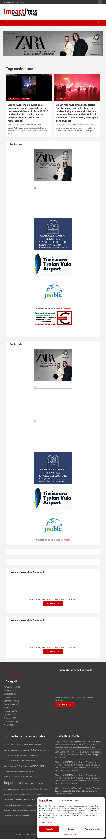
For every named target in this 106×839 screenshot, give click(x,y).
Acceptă (49, 829)
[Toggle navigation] (7, 23)
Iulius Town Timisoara (38, 789)
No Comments (37, 124)
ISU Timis (15, 789)
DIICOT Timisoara (10, 766)
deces (28, 761)
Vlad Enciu (25, 124)
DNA (18, 766)
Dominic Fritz (38, 766)
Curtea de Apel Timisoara (14, 760)
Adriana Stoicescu (17, 745)
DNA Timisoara (26, 766)
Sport (6, 725)
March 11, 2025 (14, 124)
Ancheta (25, 99)
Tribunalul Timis (10, 811)
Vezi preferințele (92, 829)
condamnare (9, 755)
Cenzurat (8, 694)
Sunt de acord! (53, 603)
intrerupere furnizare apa (34, 783)
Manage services (46, 822)
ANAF (43, 745)
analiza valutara (10, 750)
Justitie (7, 711)
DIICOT (39, 761)
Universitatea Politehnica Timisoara (16, 816)
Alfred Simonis (29, 745)
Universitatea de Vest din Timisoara (30, 811)
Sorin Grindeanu (27, 806)
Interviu (7, 708)
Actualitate (14, 99)
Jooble (66, 309)
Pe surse (7, 715)
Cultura (7, 697)
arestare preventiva (23, 750)
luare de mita (8, 795)
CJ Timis (46, 750)
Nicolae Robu (30, 795)
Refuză (70, 829)
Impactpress (14, 782)
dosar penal (9, 771)
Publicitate (8, 722)
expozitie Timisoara (21, 771)
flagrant (31, 771)
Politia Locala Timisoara (13, 800)
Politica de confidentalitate (15, 674)
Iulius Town (24, 789)
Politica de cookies (12, 669)
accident (7, 745)
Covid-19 (32, 755)
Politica (7, 718)
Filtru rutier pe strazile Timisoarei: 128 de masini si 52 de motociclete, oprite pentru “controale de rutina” (78, 791)
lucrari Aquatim (19, 795)
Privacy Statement (70, 834)
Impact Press (77, 124)
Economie (8, 701)
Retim (19, 806)
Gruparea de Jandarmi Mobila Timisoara (18, 776)
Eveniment (61, 99)
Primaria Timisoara (31, 800)
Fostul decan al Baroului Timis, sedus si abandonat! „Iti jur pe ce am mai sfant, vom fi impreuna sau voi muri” (78, 754)
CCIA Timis (36, 750)
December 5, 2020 (63, 124)
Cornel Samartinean (21, 755)
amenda (38, 745)
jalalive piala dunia (62, 788)
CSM (37, 755)
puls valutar (10, 805)
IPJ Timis (8, 789)
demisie (33, 761)
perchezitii (40, 795)
